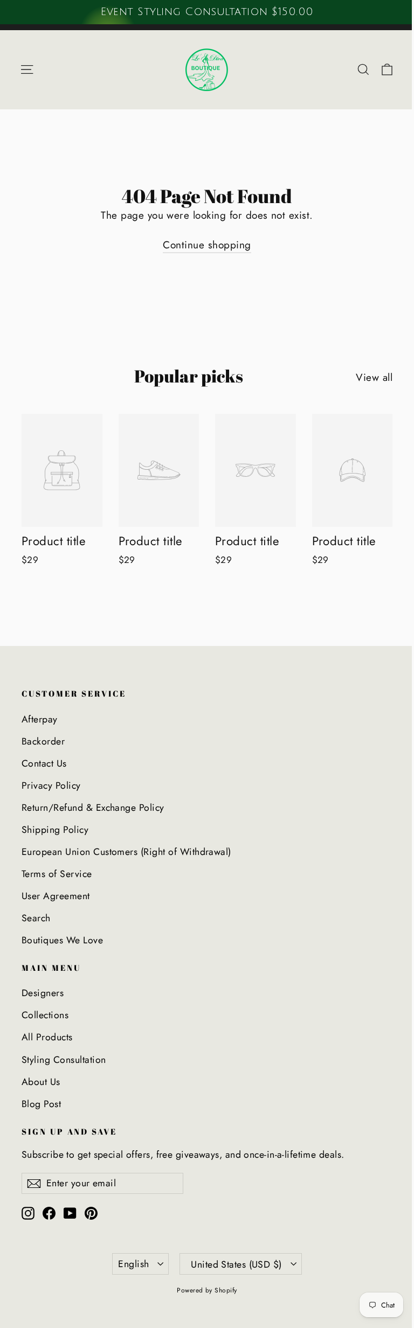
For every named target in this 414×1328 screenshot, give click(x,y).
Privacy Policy (51, 785)
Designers (43, 993)
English (133, 1264)
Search (36, 918)
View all (374, 377)
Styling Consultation (64, 1060)
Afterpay (40, 719)
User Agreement (56, 896)
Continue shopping (207, 245)
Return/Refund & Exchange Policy (93, 808)
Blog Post (41, 1104)
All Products (47, 1037)
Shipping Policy (55, 830)
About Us (41, 1082)
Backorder (43, 741)
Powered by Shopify (207, 1290)
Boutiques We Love (62, 940)
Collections (45, 1015)
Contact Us (44, 763)
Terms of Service (57, 874)
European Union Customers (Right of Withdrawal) (126, 852)
